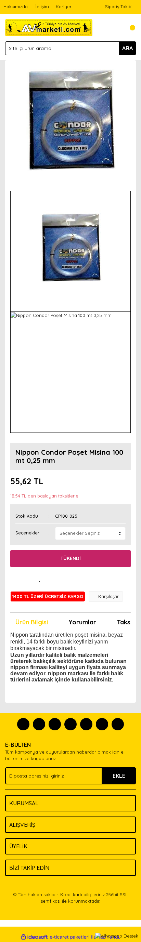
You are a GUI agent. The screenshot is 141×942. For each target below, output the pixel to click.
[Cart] (129, 28)
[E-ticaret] (70, 937)
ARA (127, 48)
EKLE (119, 775)
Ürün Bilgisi (31, 622)
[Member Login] (115, 28)
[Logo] (48, 27)
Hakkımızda (15, 6)
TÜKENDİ (71, 558)
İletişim (42, 6)
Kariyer (64, 6)
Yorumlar (82, 622)
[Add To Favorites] (40, 579)
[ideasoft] (34, 937)
